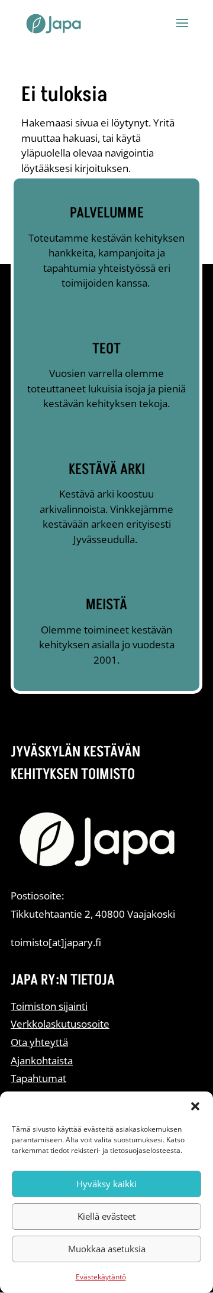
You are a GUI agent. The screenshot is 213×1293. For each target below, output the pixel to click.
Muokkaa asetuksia (107, 1249)
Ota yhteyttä (39, 1042)
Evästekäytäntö (101, 1277)
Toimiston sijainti (49, 1006)
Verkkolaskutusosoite (60, 1024)
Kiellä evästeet (106, 1216)
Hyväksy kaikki (106, 1184)
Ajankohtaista (42, 1060)
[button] (195, 1106)
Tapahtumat (38, 1078)
